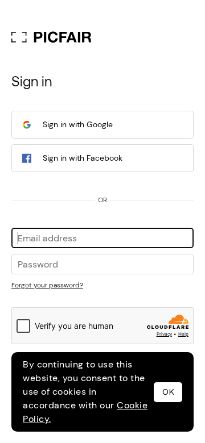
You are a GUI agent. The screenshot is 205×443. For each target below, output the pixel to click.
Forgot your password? (47, 285)
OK (168, 392)
